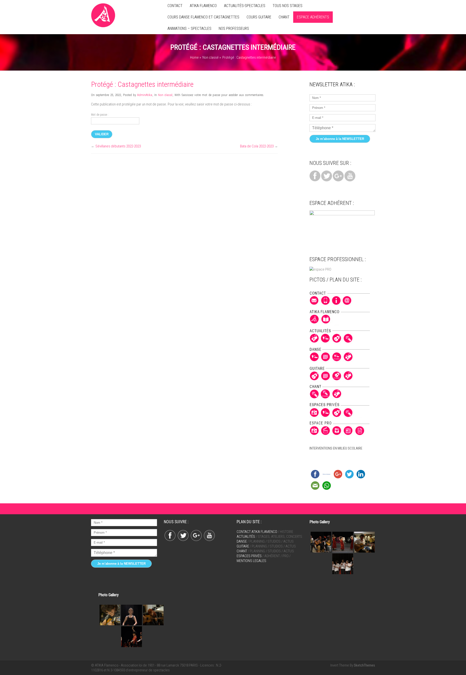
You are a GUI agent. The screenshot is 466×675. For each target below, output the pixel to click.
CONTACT (175, 5)
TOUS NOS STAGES (287, 5)
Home (194, 57)
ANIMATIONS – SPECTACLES (189, 28)
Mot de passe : (99, 114)
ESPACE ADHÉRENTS (313, 17)
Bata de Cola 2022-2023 (257, 146)
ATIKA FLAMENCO (203, 5)
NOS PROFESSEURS (234, 28)
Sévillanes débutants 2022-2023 (118, 146)
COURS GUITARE (259, 17)
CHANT (284, 17)
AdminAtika (144, 95)
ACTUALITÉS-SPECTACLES (244, 5)
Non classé (210, 57)
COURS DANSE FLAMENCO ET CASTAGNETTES (203, 17)
